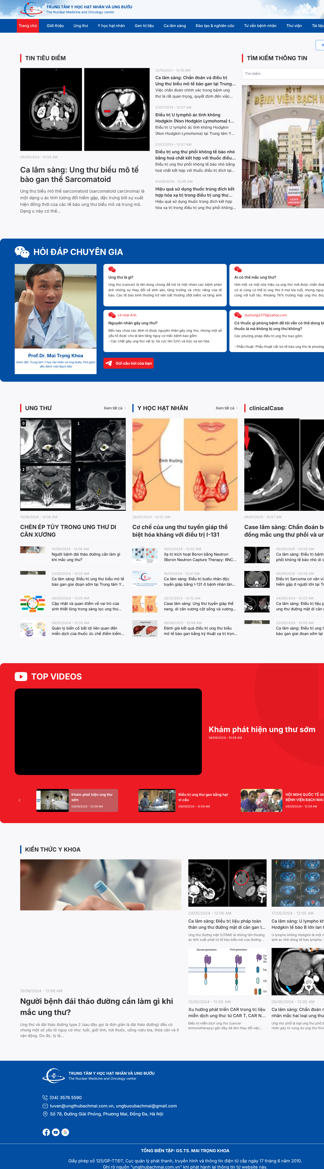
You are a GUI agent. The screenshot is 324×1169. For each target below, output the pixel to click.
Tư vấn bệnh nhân (260, 25)
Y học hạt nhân (111, 25)
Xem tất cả (113, 408)
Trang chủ (28, 25)
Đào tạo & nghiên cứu (215, 25)
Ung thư (81, 25)
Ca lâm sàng (175, 25)
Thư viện (294, 25)
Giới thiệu (55, 25)
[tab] (77, 800)
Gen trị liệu (144, 25)
